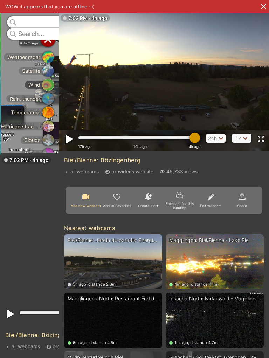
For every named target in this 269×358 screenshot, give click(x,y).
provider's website (132, 171)
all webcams (26, 346)
